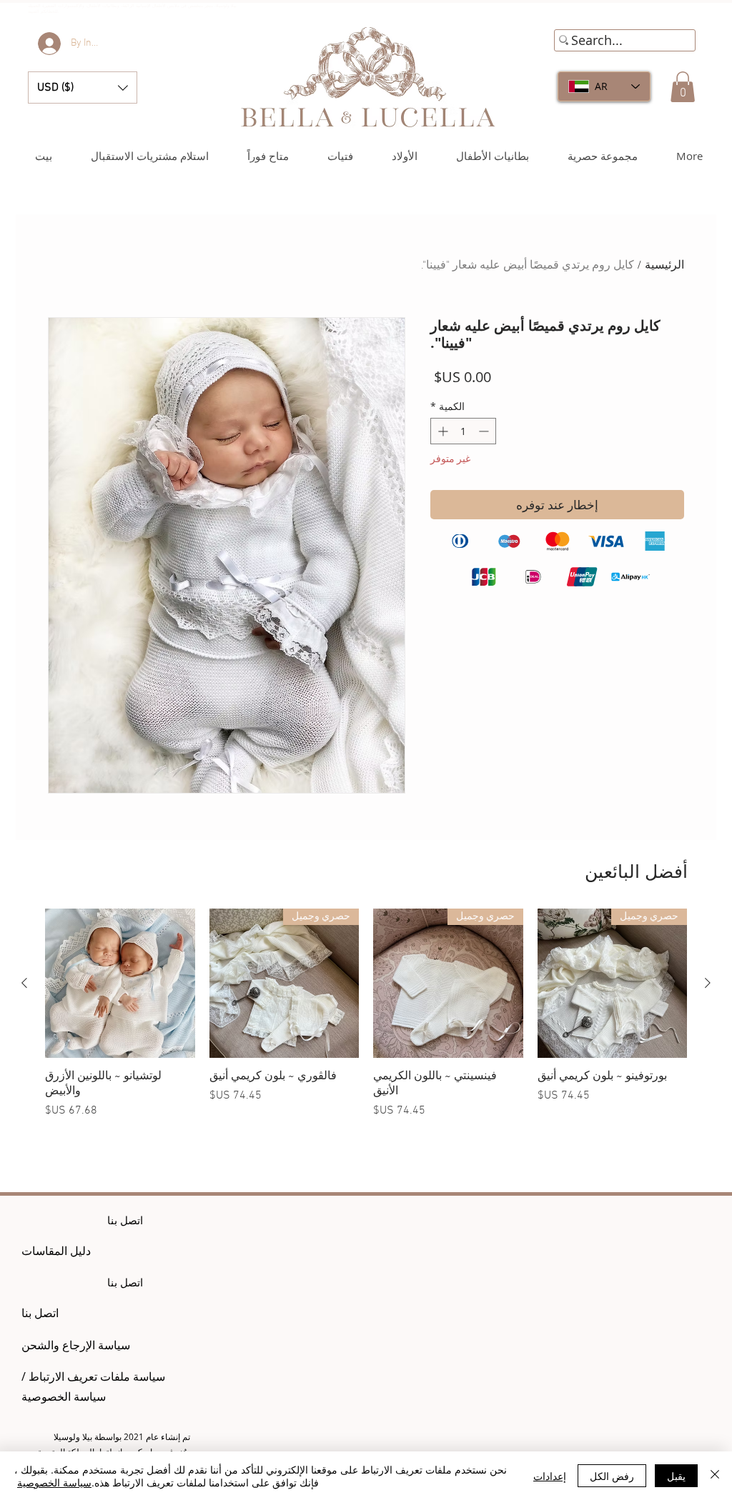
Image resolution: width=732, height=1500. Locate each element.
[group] (366, 1021)
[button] (82, 87)
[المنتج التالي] (24, 982)
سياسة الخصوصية (54, 1482)
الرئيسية (664, 266)
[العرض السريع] (120, 984)
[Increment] (441, 431)
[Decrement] (485, 431)
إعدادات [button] (549, 1476)
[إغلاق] (714, 1476)
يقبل (676, 1476)
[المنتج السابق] (707, 982)
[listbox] (82, 87)
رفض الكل (612, 1476)
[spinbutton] (463, 431)
